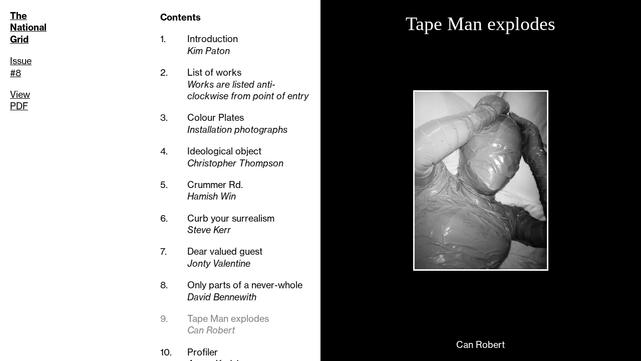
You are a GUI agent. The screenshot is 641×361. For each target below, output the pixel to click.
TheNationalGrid (28, 27)
